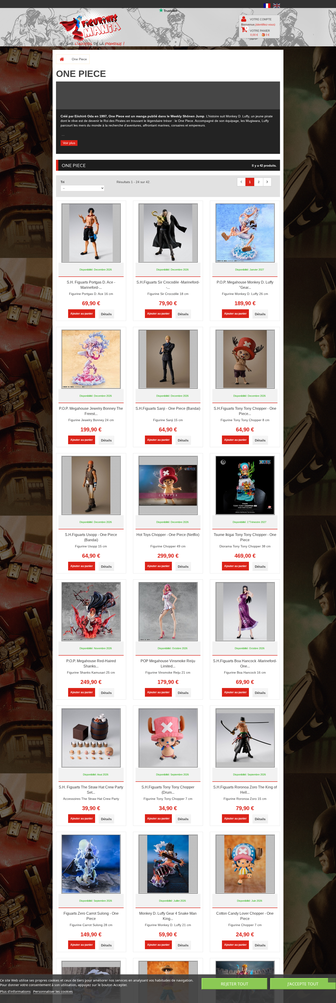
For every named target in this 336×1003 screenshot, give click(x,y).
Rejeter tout (234, 984)
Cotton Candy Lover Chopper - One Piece (245, 916)
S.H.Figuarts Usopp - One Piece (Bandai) (91, 537)
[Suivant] (267, 182)
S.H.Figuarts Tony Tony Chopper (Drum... (167, 789)
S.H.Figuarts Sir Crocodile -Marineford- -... (168, 284)
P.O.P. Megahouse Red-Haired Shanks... (91, 663)
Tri (62, 182)
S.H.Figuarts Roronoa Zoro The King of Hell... (245, 789)
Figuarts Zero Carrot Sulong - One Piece (91, 916)
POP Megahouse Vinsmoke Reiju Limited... (168, 663)
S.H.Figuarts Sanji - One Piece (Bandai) (168, 408)
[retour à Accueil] (60, 59)
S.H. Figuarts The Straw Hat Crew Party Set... (91, 789)
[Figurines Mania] (93, 25)
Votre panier (258, 32)
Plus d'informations (15, 991)
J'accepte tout (303, 984)
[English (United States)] (276, 5)
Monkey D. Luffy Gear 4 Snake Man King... (168, 916)
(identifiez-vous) (265, 24)
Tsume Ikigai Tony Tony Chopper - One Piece (245, 537)
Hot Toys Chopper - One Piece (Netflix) (167, 535)
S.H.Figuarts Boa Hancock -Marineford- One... (245, 663)
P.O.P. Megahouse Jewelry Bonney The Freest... (91, 411)
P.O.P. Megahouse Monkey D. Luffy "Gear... (245, 284)
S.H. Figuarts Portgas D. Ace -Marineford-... (91, 284)
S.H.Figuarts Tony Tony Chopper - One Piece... (245, 411)
